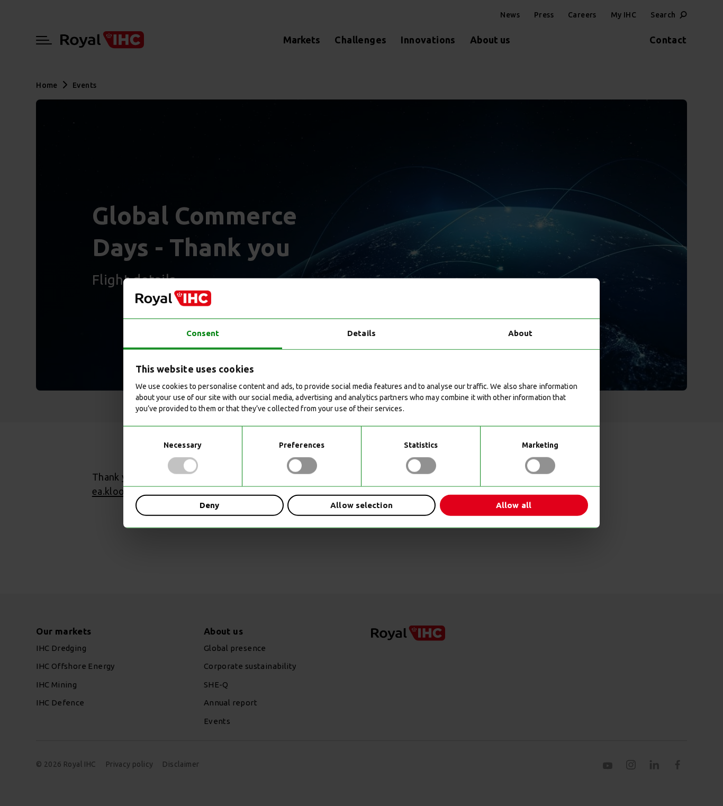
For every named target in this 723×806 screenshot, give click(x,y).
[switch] (302, 465)
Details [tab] (361, 333)
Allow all (513, 504)
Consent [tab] (203, 333)
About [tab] (520, 333)
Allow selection (361, 504)
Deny (209, 504)
